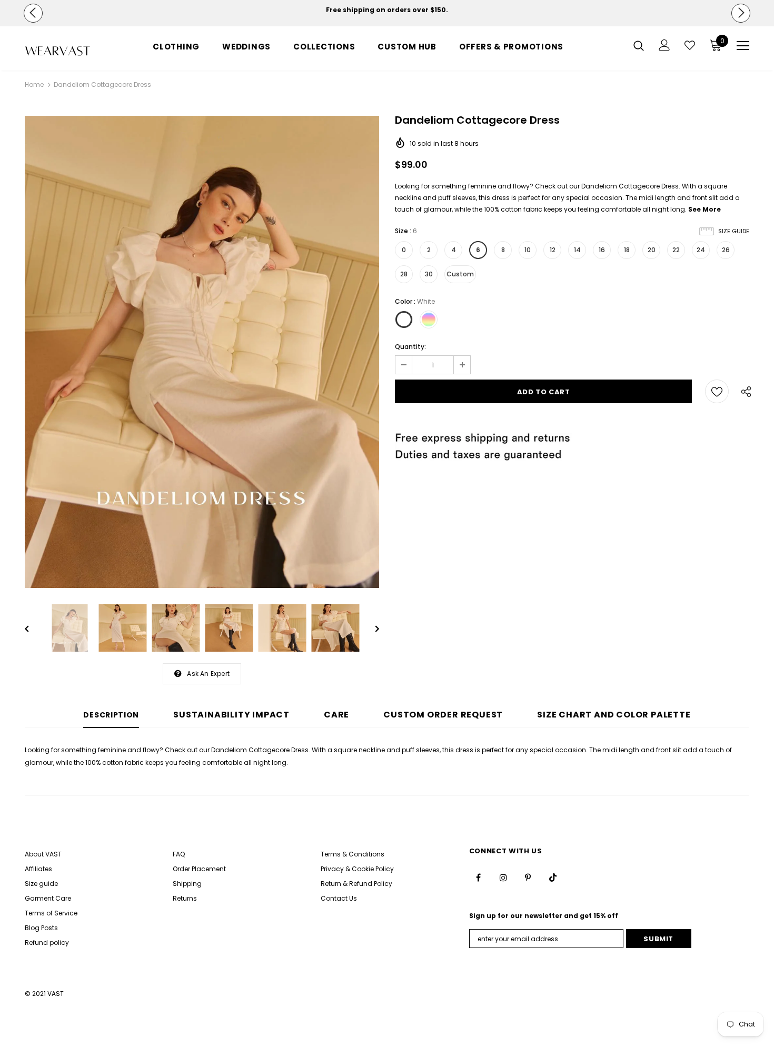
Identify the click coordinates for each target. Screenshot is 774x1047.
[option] (387, 10)
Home (34, 84)
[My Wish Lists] (689, 45)
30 (429, 274)
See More (704, 209)
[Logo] (58, 51)
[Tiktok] (552, 877)
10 (527, 249)
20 (652, 249)
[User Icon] (664, 45)
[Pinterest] (528, 877)
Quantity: (410, 346)
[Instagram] (503, 877)
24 (701, 249)
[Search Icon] (638, 45)
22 (676, 249)
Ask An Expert (208, 673)
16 (602, 249)
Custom (460, 274)
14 (577, 249)
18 (627, 249)
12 (552, 249)
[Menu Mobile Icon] (743, 45)
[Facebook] (478, 877)
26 (726, 249)
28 (404, 274)
